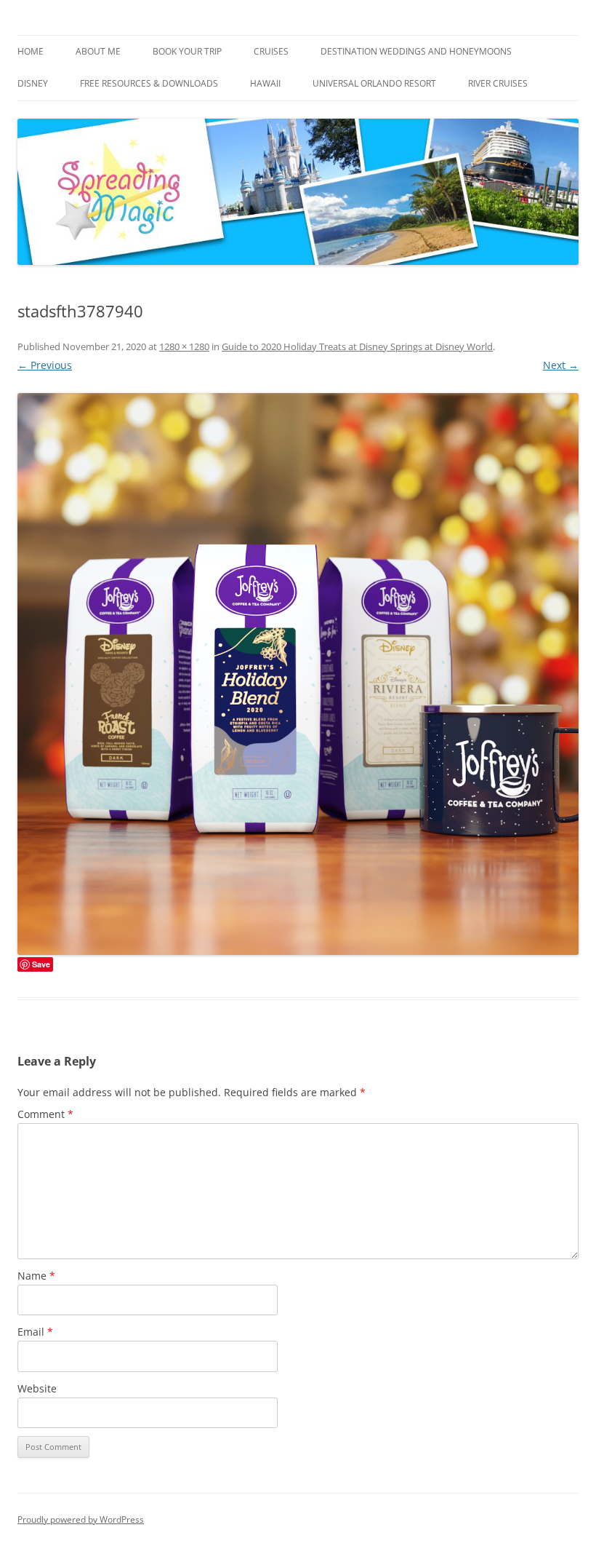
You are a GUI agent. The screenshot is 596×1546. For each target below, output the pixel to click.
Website (37, 1388)
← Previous (44, 365)
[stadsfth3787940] (298, 674)
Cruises (271, 51)
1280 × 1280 (184, 346)
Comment (45, 1114)
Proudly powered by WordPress (80, 1519)
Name (36, 1276)
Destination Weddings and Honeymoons (416, 51)
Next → (561, 365)
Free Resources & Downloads (149, 83)
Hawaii (265, 83)
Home (30, 51)
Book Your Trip (187, 51)
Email (35, 1332)
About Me (98, 51)
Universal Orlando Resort (374, 83)
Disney (32, 83)
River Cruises (498, 83)
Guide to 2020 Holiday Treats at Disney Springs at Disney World (357, 346)
